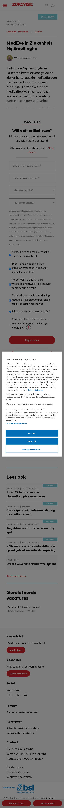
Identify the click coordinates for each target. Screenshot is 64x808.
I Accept (32, 433)
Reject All (32, 441)
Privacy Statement (35, 390)
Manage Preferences (31, 449)
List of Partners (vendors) (16, 423)
